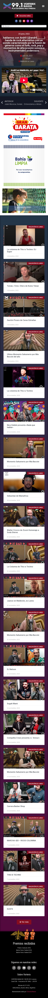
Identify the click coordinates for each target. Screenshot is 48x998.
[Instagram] (27, 21)
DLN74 (10, 909)
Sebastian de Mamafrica (17, 496)
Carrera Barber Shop (16, 806)
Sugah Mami (12, 703)
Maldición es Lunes (27, 61)
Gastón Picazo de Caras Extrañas (21, 320)
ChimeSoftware (31, 991)
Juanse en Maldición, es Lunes (20, 601)
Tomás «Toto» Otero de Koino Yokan (23, 286)
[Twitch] (31, 21)
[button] (43, 6)
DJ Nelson (11, 669)
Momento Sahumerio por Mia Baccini (23, 462)
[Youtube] (24, 21)
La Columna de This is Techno (20, 567)
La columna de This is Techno (20, 391)
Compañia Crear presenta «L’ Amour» (23, 738)
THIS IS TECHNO (14, 875)
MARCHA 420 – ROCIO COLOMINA (21, 840)
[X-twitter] (20, 21)
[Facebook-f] (16, 21)
